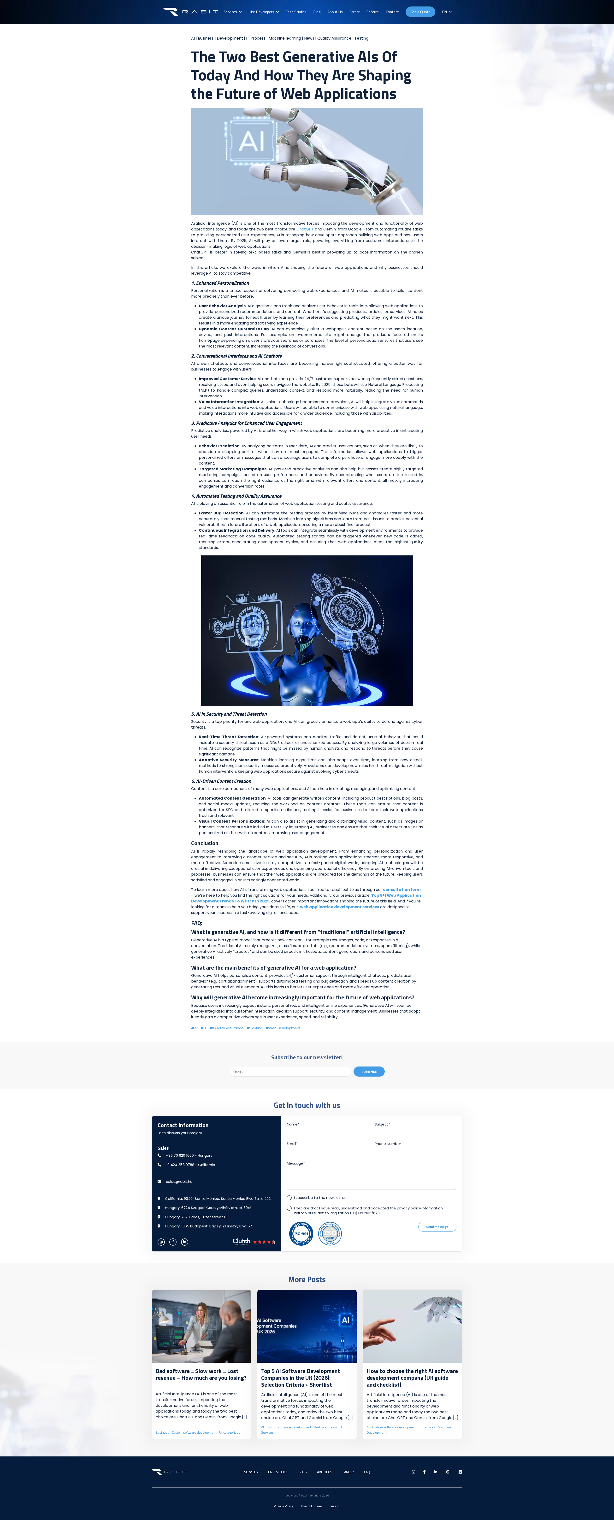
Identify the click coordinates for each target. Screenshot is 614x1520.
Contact (392, 12)
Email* (292, 1143)
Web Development (285, 1028)
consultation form (402, 889)
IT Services (427, 1427)
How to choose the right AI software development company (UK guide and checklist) (412, 1378)
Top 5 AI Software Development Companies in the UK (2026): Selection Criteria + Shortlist (300, 1378)
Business (206, 38)
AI (193, 38)
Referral (372, 12)
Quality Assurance (334, 38)
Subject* (382, 1124)
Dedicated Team (325, 1427)
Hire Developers (261, 12)
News (309, 38)
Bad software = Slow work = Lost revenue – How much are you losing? (201, 1374)
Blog (317, 12)
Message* (296, 1163)
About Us (335, 12)
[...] (244, 1417)
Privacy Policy (283, 1505)
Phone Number (388, 1143)
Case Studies (296, 12)
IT (205, 1028)
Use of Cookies (312, 1505)
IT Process (256, 38)
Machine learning (285, 38)
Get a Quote (420, 12)
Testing (361, 38)
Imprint (336, 1505)
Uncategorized (229, 1432)
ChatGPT (305, 229)
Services (230, 12)
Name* (293, 1124)
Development (230, 38)
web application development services (339, 907)
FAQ (367, 1471)
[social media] (161, 1242)
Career (354, 12)
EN (444, 12)
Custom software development (194, 1432)
